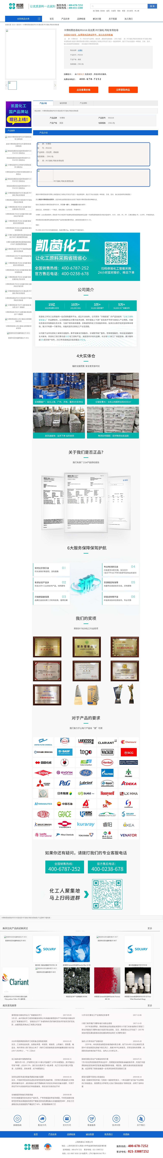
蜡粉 (118, 11)
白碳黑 (113, 11)
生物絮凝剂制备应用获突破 (22, 1095)
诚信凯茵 (90, 1134)
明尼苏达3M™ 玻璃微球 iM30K (76, 996)
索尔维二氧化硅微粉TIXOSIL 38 (46, 965)
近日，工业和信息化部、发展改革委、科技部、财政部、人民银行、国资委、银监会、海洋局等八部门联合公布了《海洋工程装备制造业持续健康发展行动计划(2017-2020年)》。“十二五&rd (43, 1047)
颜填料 (19, 25)
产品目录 (65, 19)
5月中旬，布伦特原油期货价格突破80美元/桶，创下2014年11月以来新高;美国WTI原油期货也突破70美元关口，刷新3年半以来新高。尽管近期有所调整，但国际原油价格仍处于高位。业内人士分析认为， (113, 1047)
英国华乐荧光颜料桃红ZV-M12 (18, 338)
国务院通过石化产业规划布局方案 (95, 1059)
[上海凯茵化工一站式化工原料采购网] (16, 6)
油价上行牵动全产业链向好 (92, 1041)
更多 (150, 928)
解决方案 (97, 19)
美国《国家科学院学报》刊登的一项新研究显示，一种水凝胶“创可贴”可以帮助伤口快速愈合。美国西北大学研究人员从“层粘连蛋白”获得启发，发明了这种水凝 (113, 1083)
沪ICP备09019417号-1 (97, 1153)
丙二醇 (137, 11)
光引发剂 (130, 11)
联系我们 (109, 1134)
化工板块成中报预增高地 (21, 1059)
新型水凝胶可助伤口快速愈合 (93, 1077)
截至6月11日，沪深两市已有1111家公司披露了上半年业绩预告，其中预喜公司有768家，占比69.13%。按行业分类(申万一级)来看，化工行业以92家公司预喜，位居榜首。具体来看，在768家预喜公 (43, 1065)
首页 (52, 19)
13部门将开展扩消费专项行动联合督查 (97, 1023)
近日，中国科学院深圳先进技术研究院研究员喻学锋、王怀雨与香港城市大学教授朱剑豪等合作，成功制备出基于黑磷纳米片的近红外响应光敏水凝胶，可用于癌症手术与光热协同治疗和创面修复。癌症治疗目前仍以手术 (43, 1083)
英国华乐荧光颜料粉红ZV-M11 (15, 941)
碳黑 (108, 11)
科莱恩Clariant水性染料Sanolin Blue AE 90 (76, 965)
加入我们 (129, 19)
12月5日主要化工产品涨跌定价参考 (95, 1015)
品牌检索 (81, 19)
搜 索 (152, 6)
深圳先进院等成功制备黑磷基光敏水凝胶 (28, 1077)
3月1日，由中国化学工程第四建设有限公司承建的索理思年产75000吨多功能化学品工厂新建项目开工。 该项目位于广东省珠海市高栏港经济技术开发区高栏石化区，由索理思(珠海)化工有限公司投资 (43, 1021)
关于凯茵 (113, 19)
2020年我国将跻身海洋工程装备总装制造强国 (29, 1041)
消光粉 (102, 11)
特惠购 (126, 1134)
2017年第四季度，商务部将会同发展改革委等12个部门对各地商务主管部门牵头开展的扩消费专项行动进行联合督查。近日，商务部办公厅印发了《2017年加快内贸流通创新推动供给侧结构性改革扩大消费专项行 (113, 1030)
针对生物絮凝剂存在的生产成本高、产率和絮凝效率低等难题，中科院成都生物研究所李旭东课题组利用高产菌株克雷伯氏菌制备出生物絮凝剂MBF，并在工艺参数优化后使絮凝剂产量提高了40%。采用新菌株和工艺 (43, 1101)
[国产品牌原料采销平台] (18, 126)
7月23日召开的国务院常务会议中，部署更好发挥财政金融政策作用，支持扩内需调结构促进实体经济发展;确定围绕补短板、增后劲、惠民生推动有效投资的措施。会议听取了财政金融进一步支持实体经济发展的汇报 (113, 1065)
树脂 (123, 11)
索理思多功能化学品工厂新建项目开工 (27, 1015)
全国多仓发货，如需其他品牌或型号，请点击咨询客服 (88, 35)
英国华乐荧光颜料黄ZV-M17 (107, 941)
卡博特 (80, 50)
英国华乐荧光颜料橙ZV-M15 (46, 972)
